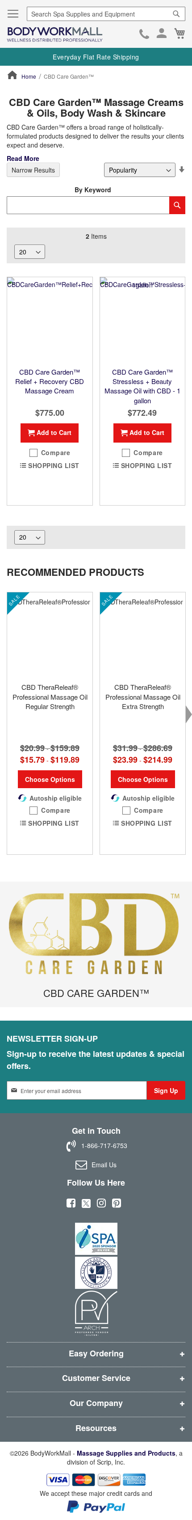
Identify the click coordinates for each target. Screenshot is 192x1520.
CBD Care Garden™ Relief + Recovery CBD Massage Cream (49, 381)
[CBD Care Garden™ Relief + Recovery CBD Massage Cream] (49, 320)
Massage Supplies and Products (126, 1452)
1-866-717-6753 (144, 35)
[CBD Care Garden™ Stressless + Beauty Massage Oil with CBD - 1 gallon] (142, 320)
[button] (49, 453)
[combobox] (106, 14)
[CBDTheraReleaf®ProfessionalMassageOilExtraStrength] (142, 635)
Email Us (104, 1164)
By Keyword (93, 189)
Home (28, 76)
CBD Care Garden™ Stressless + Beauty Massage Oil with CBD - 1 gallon (142, 386)
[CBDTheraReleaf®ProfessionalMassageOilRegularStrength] (49, 635)
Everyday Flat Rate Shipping (96, 56)
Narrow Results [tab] (33, 169)
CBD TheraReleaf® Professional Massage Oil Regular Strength (50, 696)
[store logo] (55, 34)
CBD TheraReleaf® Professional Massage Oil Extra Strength (142, 696)
